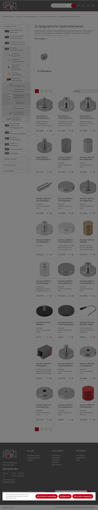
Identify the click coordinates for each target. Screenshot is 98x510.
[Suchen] (73, 5)
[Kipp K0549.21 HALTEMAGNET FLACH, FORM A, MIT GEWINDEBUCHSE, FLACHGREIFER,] (44, 105)
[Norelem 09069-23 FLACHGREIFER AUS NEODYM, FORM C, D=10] (66, 353)
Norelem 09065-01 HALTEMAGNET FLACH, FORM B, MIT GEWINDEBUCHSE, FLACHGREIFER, (43, 241)
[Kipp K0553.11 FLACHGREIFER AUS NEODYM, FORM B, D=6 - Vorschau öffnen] (94, 131)
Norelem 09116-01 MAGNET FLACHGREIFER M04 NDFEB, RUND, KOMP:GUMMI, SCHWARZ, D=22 (44, 323)
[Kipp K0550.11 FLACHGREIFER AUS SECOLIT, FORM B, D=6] (66, 105)
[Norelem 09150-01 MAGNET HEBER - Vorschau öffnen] (94, 337)
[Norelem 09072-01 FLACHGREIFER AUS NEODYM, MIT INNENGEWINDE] (66, 394)
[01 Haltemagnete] (44, 59)
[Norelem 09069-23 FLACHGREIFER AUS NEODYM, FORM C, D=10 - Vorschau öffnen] (72, 378)
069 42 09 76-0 (10, 469)
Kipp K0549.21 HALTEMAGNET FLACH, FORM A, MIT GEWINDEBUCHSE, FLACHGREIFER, (43, 117)
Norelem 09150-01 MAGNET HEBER (87, 323)
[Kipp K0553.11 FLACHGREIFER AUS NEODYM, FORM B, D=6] (88, 105)
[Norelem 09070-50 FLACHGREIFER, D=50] (88, 353)
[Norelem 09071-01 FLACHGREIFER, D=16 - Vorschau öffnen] (50, 420)
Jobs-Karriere (56, 465)
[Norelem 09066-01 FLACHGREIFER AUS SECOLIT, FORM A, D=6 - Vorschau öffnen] (72, 254)
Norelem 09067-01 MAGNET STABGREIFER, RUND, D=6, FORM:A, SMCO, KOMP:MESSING (87, 241)
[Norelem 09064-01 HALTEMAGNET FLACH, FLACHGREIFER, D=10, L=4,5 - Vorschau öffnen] (72, 213)
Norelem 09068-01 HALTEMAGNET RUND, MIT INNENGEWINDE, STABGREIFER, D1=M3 (43, 282)
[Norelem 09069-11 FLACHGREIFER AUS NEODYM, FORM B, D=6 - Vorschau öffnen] (94, 296)
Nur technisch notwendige (46, 496)
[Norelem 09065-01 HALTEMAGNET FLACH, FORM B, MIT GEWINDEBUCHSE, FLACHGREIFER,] (44, 229)
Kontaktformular (9, 482)
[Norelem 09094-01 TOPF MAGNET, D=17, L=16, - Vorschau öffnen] (94, 420)
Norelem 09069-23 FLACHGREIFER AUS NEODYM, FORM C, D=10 (66, 365)
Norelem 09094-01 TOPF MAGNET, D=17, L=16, (87, 406)
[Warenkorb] (93, 5)
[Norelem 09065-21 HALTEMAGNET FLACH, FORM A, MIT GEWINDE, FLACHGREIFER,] (88, 187)
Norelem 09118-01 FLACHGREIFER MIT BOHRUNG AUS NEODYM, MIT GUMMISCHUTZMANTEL (66, 323)
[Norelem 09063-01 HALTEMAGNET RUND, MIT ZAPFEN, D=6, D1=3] (44, 187)
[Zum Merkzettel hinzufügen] (47, 130)
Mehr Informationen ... (12, 498)
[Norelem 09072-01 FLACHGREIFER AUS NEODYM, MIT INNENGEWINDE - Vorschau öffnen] (72, 420)
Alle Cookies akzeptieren (83, 496)
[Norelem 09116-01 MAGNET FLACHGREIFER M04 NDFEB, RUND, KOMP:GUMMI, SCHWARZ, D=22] (44, 311)
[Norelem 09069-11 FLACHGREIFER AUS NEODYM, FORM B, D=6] (88, 270)
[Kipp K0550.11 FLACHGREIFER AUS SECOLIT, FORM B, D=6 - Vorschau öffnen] (72, 131)
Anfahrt (30, 460)
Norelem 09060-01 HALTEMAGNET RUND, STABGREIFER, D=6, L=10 (66, 158)
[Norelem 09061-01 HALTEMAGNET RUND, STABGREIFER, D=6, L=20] (88, 146)
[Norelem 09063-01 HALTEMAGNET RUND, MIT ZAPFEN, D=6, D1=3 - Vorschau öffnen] (50, 213)
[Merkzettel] (83, 5)
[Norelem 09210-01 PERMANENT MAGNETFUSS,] (44, 353)
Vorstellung (56, 455)
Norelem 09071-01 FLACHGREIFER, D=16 (43, 406)
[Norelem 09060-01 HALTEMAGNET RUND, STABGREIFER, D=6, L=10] (66, 146)
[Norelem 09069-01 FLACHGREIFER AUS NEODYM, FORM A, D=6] (66, 270)
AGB (77, 460)
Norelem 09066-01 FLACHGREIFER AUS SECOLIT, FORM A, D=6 (66, 241)
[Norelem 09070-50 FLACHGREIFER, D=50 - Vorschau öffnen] (94, 378)
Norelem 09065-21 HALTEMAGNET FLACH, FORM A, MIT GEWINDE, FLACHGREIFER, (87, 199)
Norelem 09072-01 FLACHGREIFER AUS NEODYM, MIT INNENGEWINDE (66, 406)
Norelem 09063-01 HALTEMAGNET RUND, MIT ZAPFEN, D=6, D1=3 (44, 199)
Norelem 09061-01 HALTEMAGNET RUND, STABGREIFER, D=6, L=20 (87, 158)
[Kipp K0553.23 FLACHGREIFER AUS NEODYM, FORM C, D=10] (44, 146)
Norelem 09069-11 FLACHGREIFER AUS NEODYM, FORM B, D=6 (88, 282)
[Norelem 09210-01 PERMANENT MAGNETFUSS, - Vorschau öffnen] (50, 378)
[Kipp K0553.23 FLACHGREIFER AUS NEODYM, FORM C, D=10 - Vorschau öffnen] (50, 172)
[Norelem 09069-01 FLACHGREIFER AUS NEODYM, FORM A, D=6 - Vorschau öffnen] (72, 296)
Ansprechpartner (33, 458)
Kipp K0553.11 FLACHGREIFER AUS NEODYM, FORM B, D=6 (88, 117)
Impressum (80, 455)
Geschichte (56, 458)
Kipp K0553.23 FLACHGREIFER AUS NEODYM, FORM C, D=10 (44, 158)
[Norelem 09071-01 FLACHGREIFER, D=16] (44, 394)
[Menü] (78, 5)
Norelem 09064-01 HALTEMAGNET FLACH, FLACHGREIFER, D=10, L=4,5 (65, 199)
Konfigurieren (65, 496)
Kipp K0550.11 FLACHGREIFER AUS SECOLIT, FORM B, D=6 (66, 117)
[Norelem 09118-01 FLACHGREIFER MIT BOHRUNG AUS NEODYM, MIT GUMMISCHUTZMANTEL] (66, 311)
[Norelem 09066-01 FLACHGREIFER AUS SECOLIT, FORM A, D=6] (66, 229)
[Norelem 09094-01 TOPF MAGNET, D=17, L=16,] (88, 394)
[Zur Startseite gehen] (9, 5)
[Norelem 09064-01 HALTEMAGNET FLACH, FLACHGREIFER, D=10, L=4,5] (66, 187)
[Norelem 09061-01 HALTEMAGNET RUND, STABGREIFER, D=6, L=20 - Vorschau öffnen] (94, 172)
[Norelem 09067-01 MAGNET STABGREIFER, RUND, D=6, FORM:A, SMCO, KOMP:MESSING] (88, 229)
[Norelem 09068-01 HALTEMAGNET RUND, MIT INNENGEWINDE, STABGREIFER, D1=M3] (44, 270)
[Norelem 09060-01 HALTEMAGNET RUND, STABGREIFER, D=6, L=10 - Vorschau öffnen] (72, 172)
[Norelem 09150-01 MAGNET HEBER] (88, 311)
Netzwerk (55, 462)
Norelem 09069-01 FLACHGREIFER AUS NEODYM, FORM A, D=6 (66, 282)
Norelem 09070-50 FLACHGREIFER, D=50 (87, 365)
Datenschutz (80, 458)
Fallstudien (56, 460)
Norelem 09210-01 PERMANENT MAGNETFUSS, (43, 365)
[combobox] (62, 5)
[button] (28, 26)
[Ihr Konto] (88, 5)
